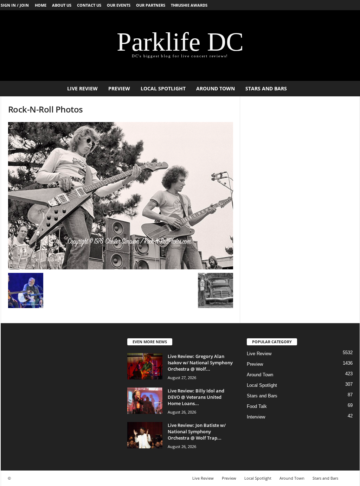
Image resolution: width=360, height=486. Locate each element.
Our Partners (150, 5)
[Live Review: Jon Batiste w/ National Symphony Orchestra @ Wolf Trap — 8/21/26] (144, 435)
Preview (119, 88)
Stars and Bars (266, 88)
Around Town (215, 88)
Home (40, 5)
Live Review (82, 88)
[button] (349, 88)
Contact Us (89, 5)
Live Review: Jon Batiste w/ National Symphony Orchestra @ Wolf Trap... (197, 431)
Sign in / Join (15, 5)
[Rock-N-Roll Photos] (120, 195)
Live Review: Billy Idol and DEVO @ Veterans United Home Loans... (196, 397)
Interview (256, 417)
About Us (61, 5)
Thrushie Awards (189, 5)
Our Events (118, 5)
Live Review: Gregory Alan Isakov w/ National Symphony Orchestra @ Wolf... (200, 362)
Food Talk (257, 406)
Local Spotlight (163, 88)
